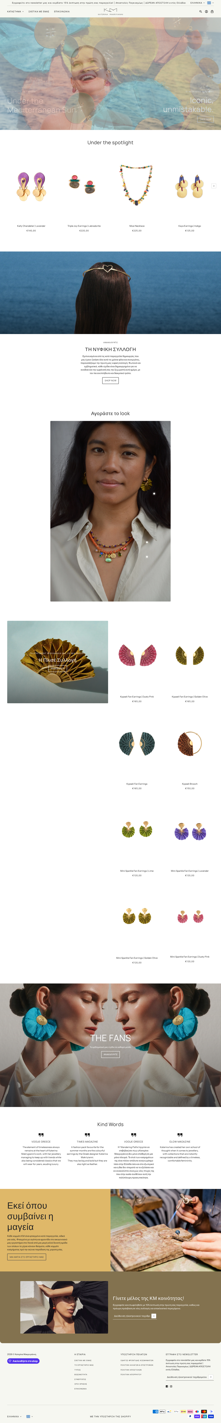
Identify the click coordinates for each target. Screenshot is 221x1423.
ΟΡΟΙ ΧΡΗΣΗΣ (80, 1384)
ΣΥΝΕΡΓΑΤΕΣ (80, 1379)
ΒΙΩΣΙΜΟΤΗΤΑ (80, 1374)
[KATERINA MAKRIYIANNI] (110, 11)
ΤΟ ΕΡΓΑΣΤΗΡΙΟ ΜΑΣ (84, 1365)
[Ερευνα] (200, 11)
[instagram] (171, 1386)
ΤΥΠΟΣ (77, 1370)
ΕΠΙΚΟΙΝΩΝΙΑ (80, 1389)
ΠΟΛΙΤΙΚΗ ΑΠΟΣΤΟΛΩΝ (131, 1370)
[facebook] (167, 1386)
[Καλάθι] (212, 11)
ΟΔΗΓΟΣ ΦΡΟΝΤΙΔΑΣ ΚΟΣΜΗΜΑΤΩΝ (137, 1360)
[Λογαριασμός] (206, 11)
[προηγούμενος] (7, 152)
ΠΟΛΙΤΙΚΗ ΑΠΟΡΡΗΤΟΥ (131, 1374)
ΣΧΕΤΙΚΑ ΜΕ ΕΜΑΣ (83, 1360)
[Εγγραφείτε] (153, 1316)
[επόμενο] (213, 186)
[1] (208, 126)
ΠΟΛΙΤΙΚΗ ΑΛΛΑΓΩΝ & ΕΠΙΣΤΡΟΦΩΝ (137, 1365)
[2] (212, 126)
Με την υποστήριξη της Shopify (110, 1416)
